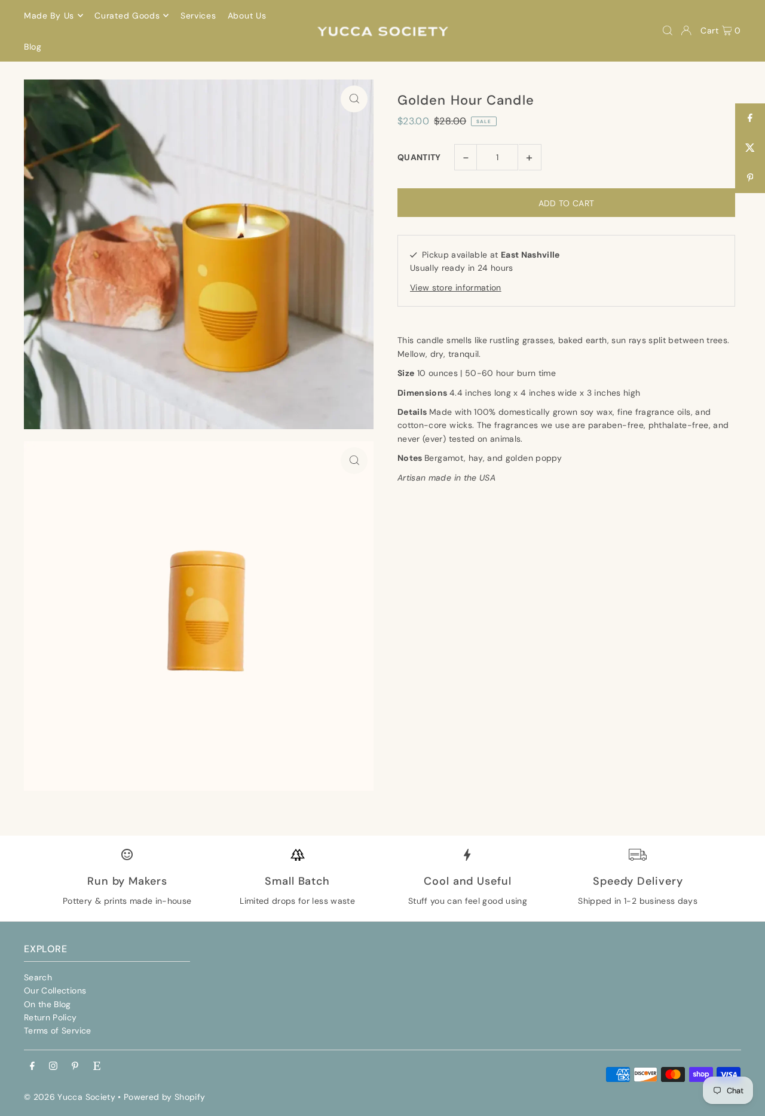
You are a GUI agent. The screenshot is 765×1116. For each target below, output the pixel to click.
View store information (455, 287)
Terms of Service (57, 1030)
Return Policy (50, 1017)
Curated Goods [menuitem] (127, 15)
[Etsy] (96, 1066)
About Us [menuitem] (247, 15)
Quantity (419, 157)
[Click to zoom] (354, 98)
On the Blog (47, 1004)
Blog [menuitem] (33, 46)
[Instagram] (53, 1066)
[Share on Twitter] (750, 148)
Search (38, 977)
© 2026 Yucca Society (69, 1096)
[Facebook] (32, 1066)
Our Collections (55, 990)
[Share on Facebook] (750, 118)
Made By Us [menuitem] (49, 15)
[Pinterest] (75, 1066)
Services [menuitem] (198, 15)
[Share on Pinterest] (750, 178)
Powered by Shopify (164, 1096)
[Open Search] (667, 30)
